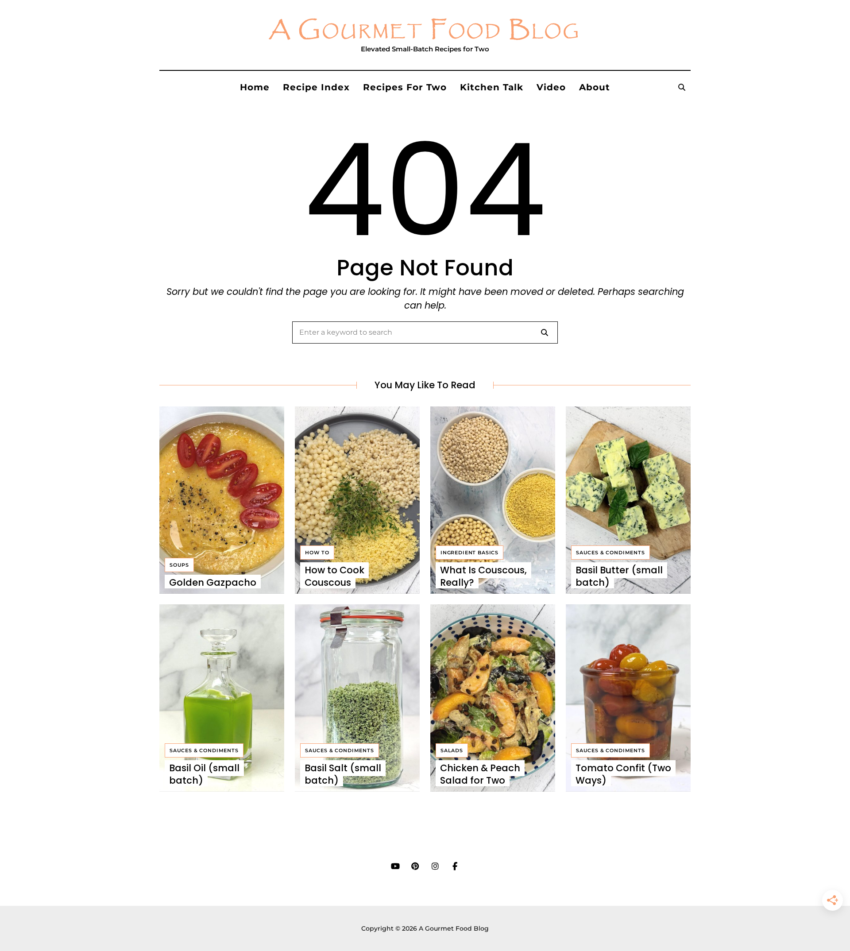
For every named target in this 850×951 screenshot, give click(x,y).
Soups (179, 565)
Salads (451, 750)
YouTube (395, 866)
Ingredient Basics (469, 552)
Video (551, 87)
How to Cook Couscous (334, 576)
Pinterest (415, 866)
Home (255, 87)
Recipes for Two (405, 87)
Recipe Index (316, 87)
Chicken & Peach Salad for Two (480, 774)
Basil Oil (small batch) (204, 774)
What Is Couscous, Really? (483, 576)
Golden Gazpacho (212, 582)
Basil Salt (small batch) (343, 774)
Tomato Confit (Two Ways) (623, 774)
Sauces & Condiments (610, 552)
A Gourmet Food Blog (425, 30)
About (594, 87)
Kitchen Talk (491, 87)
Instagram (435, 866)
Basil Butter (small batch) (619, 576)
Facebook (455, 866)
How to (317, 552)
